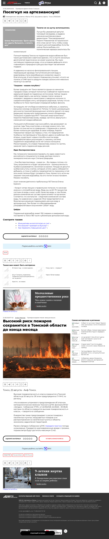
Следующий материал (37, 533)
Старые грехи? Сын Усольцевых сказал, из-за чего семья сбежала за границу (93, 345)
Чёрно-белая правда (53, 275)
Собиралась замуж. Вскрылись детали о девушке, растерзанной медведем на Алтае (92, 359)
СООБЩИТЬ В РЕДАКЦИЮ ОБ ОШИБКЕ (68, 496)
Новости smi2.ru (10, 311)
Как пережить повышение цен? (32, 228)
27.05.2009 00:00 (8, 8)
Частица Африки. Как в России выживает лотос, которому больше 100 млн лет (93, 352)
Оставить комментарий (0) (54, 438)
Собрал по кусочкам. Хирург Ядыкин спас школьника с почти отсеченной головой (93, 324)
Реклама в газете (48, 496)
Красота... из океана (18, 281)
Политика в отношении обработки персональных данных (35, 516)
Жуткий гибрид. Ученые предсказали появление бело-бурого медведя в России (93, 331)
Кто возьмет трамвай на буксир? (32, 226)
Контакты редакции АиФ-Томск (29, 496)
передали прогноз (53, 426)
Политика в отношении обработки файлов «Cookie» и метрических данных (40, 517)
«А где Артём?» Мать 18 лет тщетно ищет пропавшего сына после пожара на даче (92, 338)
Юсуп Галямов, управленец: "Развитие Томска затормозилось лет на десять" (23, 276)
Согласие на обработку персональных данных (32, 514)
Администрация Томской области (14, 379)
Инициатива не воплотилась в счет (33, 223)
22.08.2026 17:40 (8, 317)
